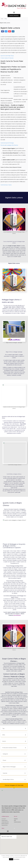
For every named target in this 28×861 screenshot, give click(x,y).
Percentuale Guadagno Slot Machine (9, 145)
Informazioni (16, 859)
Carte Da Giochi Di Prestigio (7, 143)
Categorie (5, 754)
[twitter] (6, 31)
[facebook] (2, 31)
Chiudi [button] (11, 859)
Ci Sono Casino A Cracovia (7, 58)
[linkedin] (13, 31)
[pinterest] (9, 31)
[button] (14, 12)
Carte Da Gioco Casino (6, 185)
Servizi (4, 741)
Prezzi (4, 760)
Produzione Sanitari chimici (9, 747)
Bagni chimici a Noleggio (9, 766)
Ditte (3, 734)
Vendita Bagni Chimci (8, 779)
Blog (6, 18)
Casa (2, 18)
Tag (3, 728)
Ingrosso (5, 773)
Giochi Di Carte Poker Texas (7, 55)
